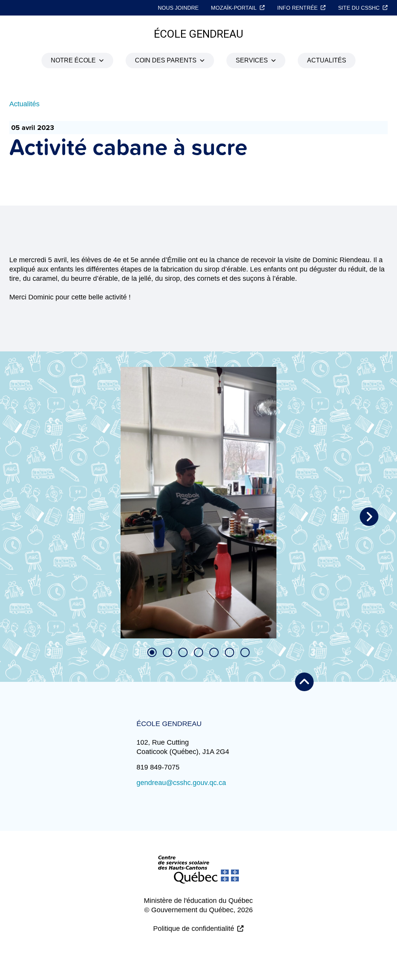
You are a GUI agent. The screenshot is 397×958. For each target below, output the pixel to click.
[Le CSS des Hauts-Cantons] (198, 876)
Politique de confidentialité (193, 928)
